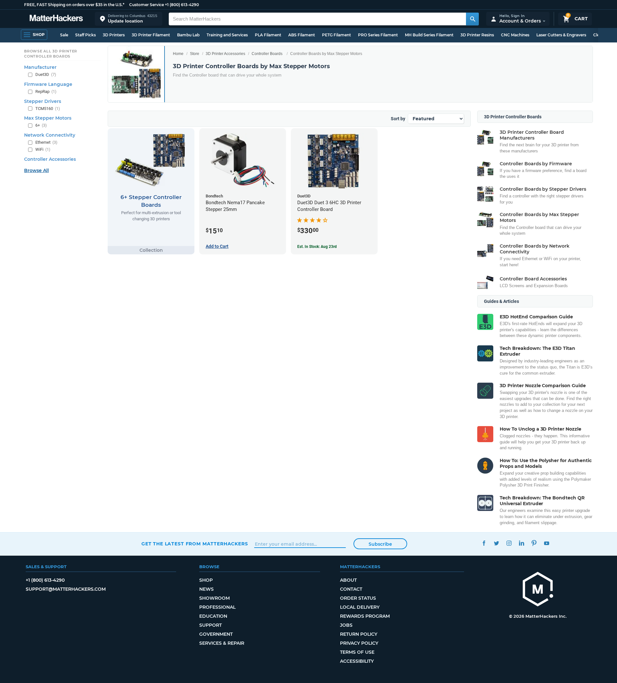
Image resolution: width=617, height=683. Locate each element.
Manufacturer (40, 67)
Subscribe (380, 544)
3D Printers (114, 34)
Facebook (483, 543)
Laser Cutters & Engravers (561, 34)
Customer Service (146, 4)
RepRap (46, 91)
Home (178, 53)
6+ (41, 125)
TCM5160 (47, 108)
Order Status (358, 598)
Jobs (346, 625)
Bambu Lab (188, 34)
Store (194, 53)
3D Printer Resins (477, 34)
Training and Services (227, 34)
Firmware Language (48, 84)
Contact (351, 589)
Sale (64, 34)
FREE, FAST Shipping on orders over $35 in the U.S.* (74, 4)
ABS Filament (301, 34)
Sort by (398, 118)
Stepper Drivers (42, 101)
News (206, 589)
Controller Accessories (50, 159)
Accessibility (357, 661)
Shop (206, 580)
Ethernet (46, 142)
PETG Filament (336, 34)
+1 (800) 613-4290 (182, 4)
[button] (128, 19)
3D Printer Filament (151, 34)
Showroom (214, 598)
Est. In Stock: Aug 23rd (317, 246)
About (348, 580)
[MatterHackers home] (56, 18)
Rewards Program (365, 616)
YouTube (546, 543)
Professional (217, 607)
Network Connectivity (49, 135)
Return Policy (358, 634)
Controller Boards (267, 53)
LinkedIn (521, 543)
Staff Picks (85, 34)
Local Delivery (360, 607)
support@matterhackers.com (66, 589)
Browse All (36, 170)
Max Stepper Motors (47, 118)
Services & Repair (221, 643)
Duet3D (45, 74)
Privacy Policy (359, 643)
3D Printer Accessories (225, 53)
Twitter (496, 543)
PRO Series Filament (378, 34)
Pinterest (534, 543)
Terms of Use (357, 652)
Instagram (508, 543)
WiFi (42, 149)
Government (216, 634)
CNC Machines (515, 34)
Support (210, 625)
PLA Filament (268, 34)
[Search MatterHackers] (472, 19)
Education (213, 616)
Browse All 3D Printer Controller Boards (50, 54)
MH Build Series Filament (429, 34)
